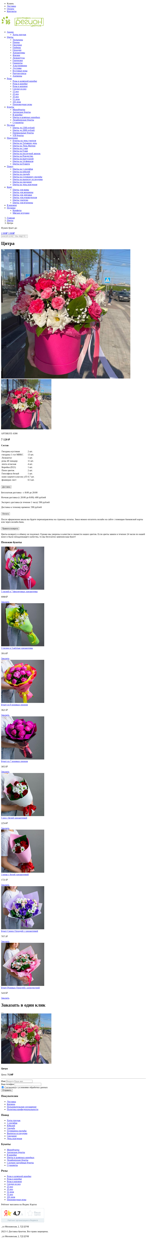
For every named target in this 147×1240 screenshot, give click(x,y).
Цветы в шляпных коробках (26, 117)
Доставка (11, 6)
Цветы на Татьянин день (25, 143)
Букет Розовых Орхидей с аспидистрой (20, 987)
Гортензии (18, 60)
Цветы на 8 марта (21, 164)
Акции (10, 32)
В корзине (12, 205)
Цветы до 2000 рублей (24, 130)
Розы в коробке (20, 83)
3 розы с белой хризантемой (15, 874)
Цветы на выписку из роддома (28, 179)
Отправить (6, 1090)
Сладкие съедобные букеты (20, 1162)
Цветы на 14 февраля (23, 161)
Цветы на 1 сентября (23, 169)
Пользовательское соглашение (21, 1107)
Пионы (16, 42)
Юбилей (11, 1125)
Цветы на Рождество (23, 156)
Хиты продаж (19, 34)
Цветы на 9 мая (20, 151)
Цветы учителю (20, 200)
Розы (9, 78)
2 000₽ (4, 233)
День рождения (14, 1138)
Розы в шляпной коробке (25, 81)
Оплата (10, 8)
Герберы (17, 47)
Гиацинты (18, 63)
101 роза (17, 102)
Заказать (5, 602)
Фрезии (16, 55)
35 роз (16, 96)
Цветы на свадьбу (21, 174)
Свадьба (11, 1128)
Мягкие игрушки (21, 213)
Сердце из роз (19, 89)
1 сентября (12, 1123)
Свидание (12, 1136)
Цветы (10, 37)
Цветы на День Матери (24, 146)
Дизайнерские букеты (23, 120)
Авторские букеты (22, 112)
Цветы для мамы (21, 189)
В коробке (18, 114)
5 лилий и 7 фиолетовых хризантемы (19, 591)
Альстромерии (20, 65)
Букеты (10, 107)
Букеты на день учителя (24, 140)
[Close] (2, 1012)
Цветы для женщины (23, 192)
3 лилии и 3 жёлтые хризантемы (17, 648)
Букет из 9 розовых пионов (14, 704)
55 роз (10, 1194)
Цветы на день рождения (25, 184)
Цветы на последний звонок (26, 153)
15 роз (16, 91)
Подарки (11, 208)
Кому (9, 187)
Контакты (12, 11)
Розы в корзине (20, 86)
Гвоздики (17, 45)
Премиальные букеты (23, 133)
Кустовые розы (20, 71)
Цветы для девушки (22, 195)
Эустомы (17, 68)
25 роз (16, 94)
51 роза (16, 99)
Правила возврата (10, 528)
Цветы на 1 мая (20, 148)
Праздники (12, 138)
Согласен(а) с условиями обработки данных (26, 1087)
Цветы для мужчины (23, 202)
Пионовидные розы (22, 104)
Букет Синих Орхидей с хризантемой (19, 931)
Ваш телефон (7, 1084)
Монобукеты (19, 109)
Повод (10, 166)
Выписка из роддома (17, 1133)
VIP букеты (18, 135)
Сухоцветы (18, 122)
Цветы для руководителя (25, 197)
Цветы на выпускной (23, 158)
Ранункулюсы (19, 73)
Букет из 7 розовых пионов (14, 761)
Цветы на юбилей (21, 171)
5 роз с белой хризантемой (14, 818)
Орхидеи (17, 50)
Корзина (11, 1104)
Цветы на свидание (22, 182)
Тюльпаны (18, 39)
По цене (11, 125)
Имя (3, 1081)
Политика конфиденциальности (22, 1109)
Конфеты (17, 210)
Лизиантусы (19, 58)
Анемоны (17, 76)
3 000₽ (11, 233)
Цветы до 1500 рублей (24, 127)
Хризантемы (19, 52)
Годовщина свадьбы (17, 1131)
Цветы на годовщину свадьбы (27, 177)
